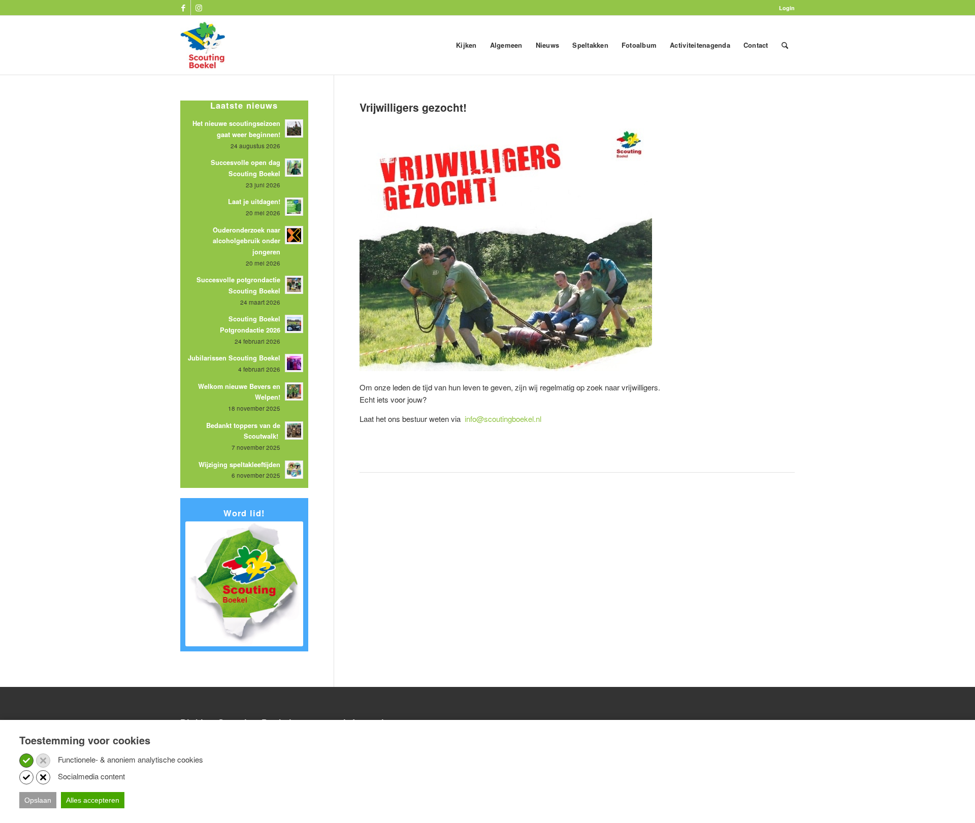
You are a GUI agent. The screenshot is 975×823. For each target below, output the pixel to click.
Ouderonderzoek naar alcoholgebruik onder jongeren (246, 240)
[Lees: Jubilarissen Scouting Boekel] (294, 363)
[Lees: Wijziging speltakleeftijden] (294, 469)
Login (787, 8)
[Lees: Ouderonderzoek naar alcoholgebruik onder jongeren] (294, 235)
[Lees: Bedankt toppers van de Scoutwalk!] (294, 430)
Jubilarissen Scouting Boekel (234, 358)
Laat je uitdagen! (254, 201)
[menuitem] (784, 8)
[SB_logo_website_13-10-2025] (202, 45)
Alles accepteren (92, 800)
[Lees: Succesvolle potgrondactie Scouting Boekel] (294, 285)
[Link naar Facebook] (183, 7)
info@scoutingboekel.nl (503, 418)
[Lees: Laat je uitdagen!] (294, 206)
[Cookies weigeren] (43, 760)
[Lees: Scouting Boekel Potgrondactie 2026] (294, 324)
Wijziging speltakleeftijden (239, 464)
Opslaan (37, 800)
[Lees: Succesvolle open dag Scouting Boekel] (294, 167)
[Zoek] (785, 45)
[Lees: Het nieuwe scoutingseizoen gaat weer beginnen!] (294, 128)
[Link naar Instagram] (198, 7)
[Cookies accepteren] (26, 760)
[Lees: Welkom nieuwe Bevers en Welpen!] (294, 391)
